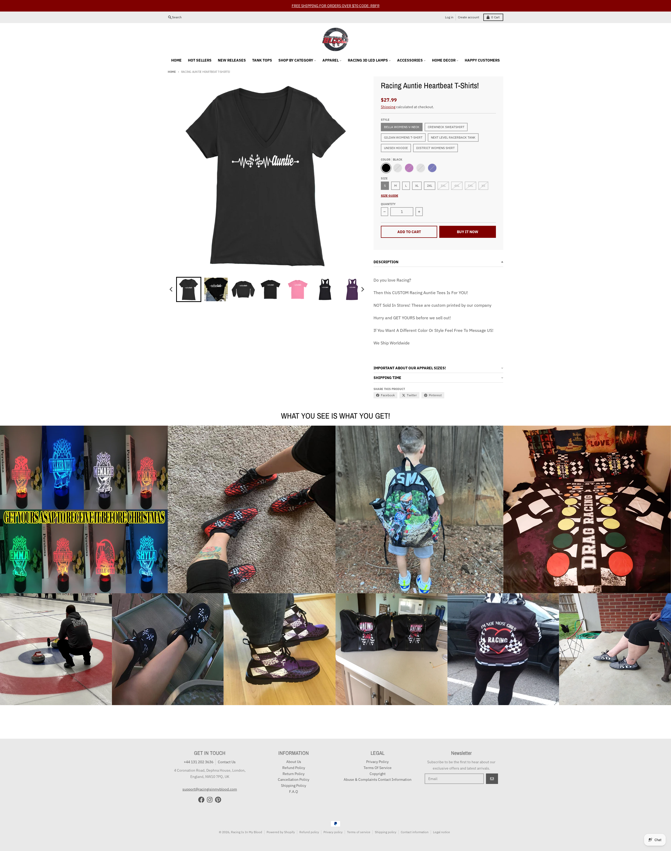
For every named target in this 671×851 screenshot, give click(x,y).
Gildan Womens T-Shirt (403, 137)
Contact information (415, 832)
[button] (188, 289)
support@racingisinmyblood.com (209, 789)
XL (417, 186)
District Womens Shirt (435, 148)
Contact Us (227, 762)
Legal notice (441, 832)
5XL (470, 186)
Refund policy (309, 832)
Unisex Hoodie (396, 148)
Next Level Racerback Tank (453, 137)
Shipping (388, 107)
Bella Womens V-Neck (401, 127)
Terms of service (358, 832)
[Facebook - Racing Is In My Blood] (201, 800)
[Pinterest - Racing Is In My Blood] (218, 800)
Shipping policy (385, 832)
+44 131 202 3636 (198, 762)
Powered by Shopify (281, 832)
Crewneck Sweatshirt (446, 127)
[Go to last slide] (171, 289)
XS (483, 186)
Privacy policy (333, 832)
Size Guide (389, 195)
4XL (456, 186)
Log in (449, 17)
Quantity (388, 204)
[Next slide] (362, 289)
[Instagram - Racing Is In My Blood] (210, 800)
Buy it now (467, 231)
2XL (429, 186)
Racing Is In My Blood (246, 832)
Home (172, 72)
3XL (443, 186)
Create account (468, 17)
